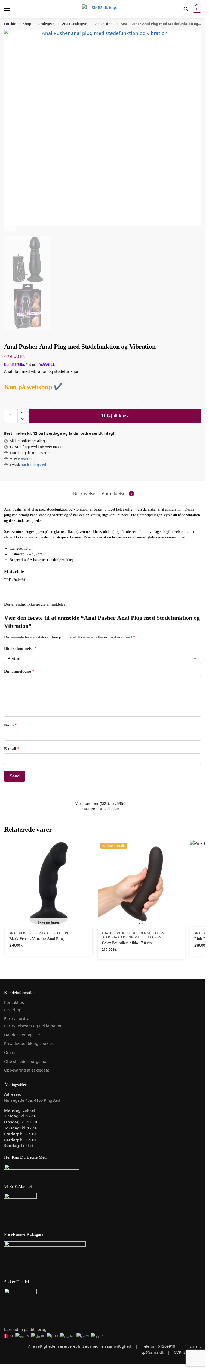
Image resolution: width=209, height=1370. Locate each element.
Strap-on (153, 937)
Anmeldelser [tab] (117, 493)
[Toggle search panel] (186, 9)
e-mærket (26, 458)
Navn (10, 725)
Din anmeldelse (19, 671)
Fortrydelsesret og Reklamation (33, 1025)
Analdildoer (104, 23)
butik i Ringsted (33, 464)
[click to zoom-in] (102, 128)
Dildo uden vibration (145, 933)
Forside (10, 23)
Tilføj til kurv (115, 415)
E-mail (11, 749)
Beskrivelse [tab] (84, 493)
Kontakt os (14, 1002)
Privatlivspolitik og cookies (29, 1043)
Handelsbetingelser (22, 1034)
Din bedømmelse (20, 648)
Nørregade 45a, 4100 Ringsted (32, 1100)
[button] (196, 9)
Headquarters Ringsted (123, 937)
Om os (10, 1052)
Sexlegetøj (46, 23)
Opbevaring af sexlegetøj (27, 1070)
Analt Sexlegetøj (75, 23)
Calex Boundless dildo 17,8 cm (127, 943)
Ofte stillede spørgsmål (25, 1061)
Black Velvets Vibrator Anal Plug (36, 939)
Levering (12, 1009)
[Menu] (12, 9)
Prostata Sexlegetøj (51, 933)
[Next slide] (10, 226)
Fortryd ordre (16, 1018)
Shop (27, 23)
